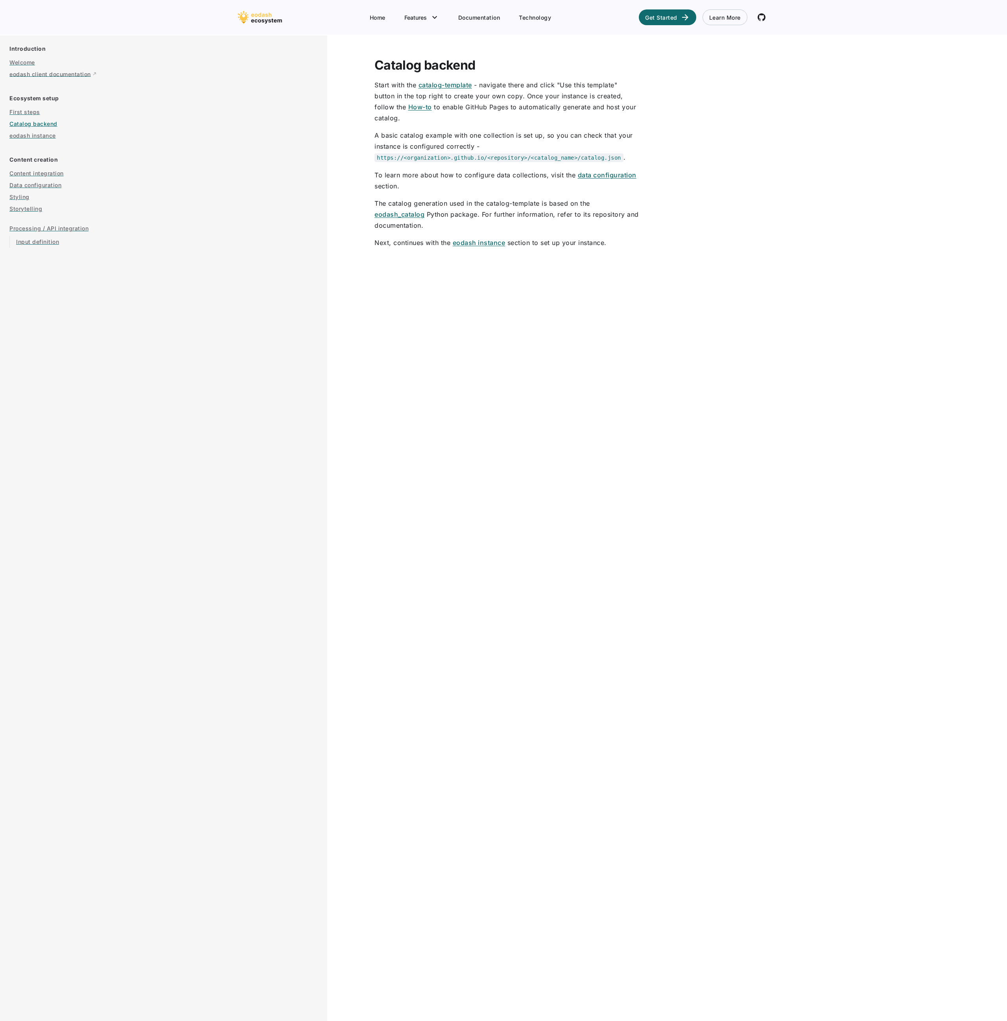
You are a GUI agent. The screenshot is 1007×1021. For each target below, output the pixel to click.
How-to (420, 107)
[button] (157, 49)
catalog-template (445, 85)
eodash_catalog (399, 214)
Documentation (479, 17)
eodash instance (479, 243)
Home (377, 17)
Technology (535, 17)
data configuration (607, 175)
